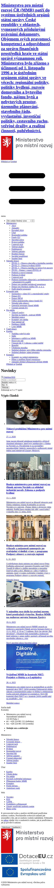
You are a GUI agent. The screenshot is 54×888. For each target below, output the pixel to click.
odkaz (6, 820)
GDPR (10, 802)
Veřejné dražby (18, 247)
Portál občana (12, 786)
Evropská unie (12, 291)
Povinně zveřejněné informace (18, 779)
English (13, 161)
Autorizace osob (13, 788)
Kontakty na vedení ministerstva (25, 357)
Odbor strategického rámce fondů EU (27, 301)
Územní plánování (13, 758)
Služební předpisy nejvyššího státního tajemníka (31, 350)
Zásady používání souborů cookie (20, 806)
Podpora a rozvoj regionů (22, 272)
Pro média (10, 310)
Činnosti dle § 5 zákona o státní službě (27, 343)
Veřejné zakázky (18, 251)
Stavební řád (11, 753)
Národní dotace (12, 261)
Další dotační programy (21, 289)
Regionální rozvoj (13, 751)
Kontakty (10, 355)
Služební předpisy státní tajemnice (26, 352)
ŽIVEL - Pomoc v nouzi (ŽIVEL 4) (26, 270)
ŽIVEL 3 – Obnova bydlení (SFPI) (26, 265)
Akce (14, 226)
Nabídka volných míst (21, 334)
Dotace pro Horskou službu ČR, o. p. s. (28, 287)
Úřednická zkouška (20, 348)
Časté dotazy (11, 329)
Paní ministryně (18, 322)
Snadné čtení (17, 258)
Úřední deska (11, 774)
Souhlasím (16, 827)
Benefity (15, 345)
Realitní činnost (18, 254)
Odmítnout (6, 827)
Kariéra (9, 331)
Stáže (14, 336)
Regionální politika (19, 235)
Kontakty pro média (20, 319)
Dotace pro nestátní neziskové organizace (29, 284)
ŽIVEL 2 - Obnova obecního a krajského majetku (32, 263)
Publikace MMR (18, 324)
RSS (8, 799)
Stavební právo (18, 240)
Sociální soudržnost (20, 256)
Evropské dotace (14, 742)
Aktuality (15, 228)
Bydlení (9, 749)
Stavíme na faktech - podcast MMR (26, 315)
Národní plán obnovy (20, 303)
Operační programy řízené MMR (25, 305)
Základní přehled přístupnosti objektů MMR (30, 362)
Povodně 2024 (18, 230)
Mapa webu (11, 809)
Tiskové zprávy (18, 312)
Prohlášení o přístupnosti (16, 804)
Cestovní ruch (17, 244)
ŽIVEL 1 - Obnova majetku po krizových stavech (32, 268)
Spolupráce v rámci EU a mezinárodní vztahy (30, 294)
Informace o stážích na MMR (24, 338)
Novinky (10, 797)
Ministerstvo (11, 223)
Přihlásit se (5, 161)
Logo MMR (17, 326)
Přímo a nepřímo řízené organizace (26, 359)
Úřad (14, 233)
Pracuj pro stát (17, 341)
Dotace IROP (17, 298)
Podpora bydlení (18, 275)
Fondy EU (16, 237)
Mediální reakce (18, 317)
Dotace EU (16, 296)
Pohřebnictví (17, 249)
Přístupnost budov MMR (16, 781)
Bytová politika (18, 242)
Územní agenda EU (20, 308)
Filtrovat (5, 387)
